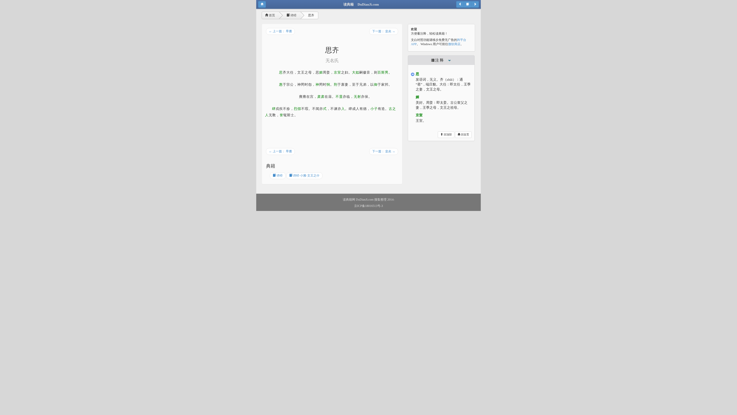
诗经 (293, 15)
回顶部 (447, 134)
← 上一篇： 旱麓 (280, 31)
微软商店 (454, 44)
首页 (271, 15)
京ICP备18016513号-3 (368, 206)
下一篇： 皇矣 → (383, 31)
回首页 (464, 134)
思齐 (311, 15)
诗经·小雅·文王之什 (306, 175)
